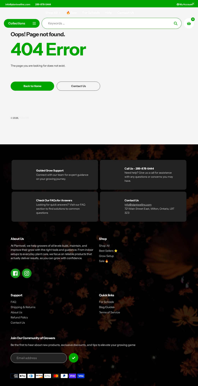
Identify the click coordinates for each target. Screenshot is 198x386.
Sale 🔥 (103, 261)
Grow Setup (106, 256)
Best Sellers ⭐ (108, 250)
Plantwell (24, 118)
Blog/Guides (106, 307)
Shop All (104, 245)
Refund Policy (19, 317)
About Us (16, 312)
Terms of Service (109, 312)
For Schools (106, 302)
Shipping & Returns (23, 307)
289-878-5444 (43, 4)
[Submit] (73, 358)
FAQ (13, 302)
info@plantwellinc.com (17, 4)
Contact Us (18, 322)
